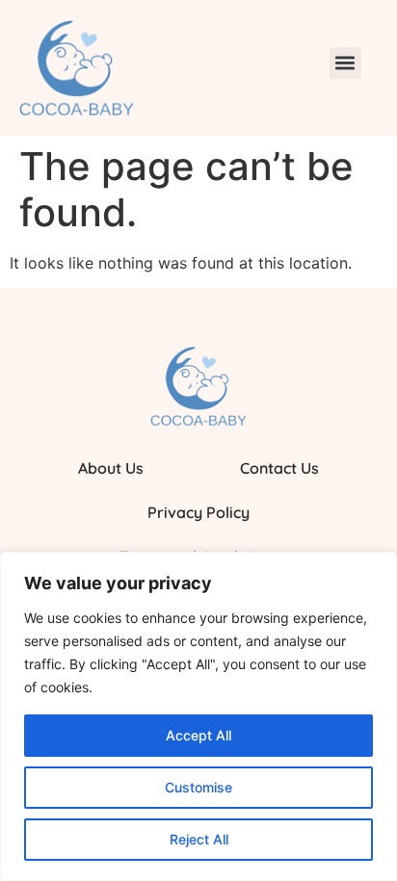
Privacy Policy (198, 512)
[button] (345, 63)
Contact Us (279, 468)
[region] (198, 716)
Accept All (198, 735)
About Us (111, 468)
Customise (198, 787)
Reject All (199, 839)
